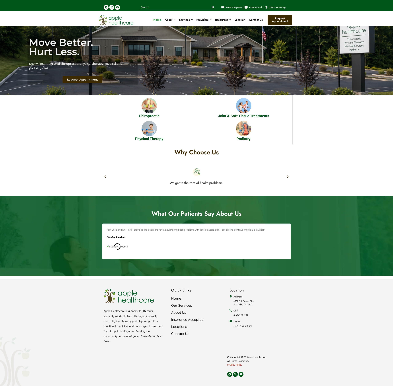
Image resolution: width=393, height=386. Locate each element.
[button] (105, 176)
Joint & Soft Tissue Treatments (243, 116)
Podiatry (244, 139)
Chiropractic (149, 116)
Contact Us (256, 20)
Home (157, 20)
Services (184, 20)
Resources (221, 20)
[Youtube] (117, 7)
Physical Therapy (149, 139)
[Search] (213, 7)
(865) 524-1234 (240, 315)
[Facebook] (106, 7)
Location (240, 20)
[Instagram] (111, 7)
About (168, 20)
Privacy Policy (234, 364)
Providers (202, 20)
